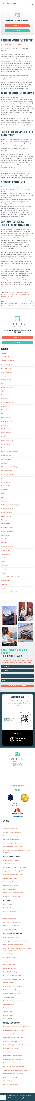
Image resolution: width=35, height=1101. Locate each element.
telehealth (11, 292)
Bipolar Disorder (6, 379)
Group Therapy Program (10, 882)
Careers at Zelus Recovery (10, 836)
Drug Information (6, 421)
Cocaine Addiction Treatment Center (13, 1037)
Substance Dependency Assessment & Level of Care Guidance (16, 851)
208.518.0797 (8, 284)
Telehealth (4, 565)
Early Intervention (8, 982)
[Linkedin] (19, 790)
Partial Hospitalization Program (10, 505)
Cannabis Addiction (7, 387)
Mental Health (5, 482)
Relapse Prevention (7, 527)
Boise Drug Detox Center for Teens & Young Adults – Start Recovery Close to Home (17, 949)
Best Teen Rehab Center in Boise (12, 832)
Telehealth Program (8, 997)
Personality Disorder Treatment (11, 922)
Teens (3, 561)
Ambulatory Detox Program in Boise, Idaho (14, 867)
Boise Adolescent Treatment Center (13, 944)
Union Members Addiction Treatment (13, 979)
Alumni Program (7, 1011)
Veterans (4, 584)
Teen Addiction (5, 554)
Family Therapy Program (10, 878)
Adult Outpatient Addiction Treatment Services (16, 941)
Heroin (3, 448)
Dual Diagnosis (5, 429)
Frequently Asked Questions (11, 839)
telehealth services (7, 296)
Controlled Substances (8, 402)
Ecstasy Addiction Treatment (11, 1048)
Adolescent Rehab (6, 364)
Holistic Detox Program (9, 964)
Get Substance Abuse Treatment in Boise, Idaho (16, 1026)
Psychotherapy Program (10, 889)
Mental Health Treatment (10, 907)
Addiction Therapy (7, 357)
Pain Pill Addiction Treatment (11, 1077)
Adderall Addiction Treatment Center (13, 1030)
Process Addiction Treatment (11, 1019)
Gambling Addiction (7, 440)
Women (3, 588)
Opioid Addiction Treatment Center (13, 1073)
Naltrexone (4, 489)
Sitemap (26, 1098)
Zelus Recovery (13, 1095)
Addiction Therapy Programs (11, 860)
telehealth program (25, 69)
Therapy (3, 569)
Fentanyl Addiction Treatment (11, 1084)
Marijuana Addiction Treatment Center (13, 1063)
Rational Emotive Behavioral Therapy (13, 892)
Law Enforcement (6, 470)
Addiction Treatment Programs (11, 937)
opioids (3, 501)
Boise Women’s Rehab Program (12, 975)
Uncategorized (5, 580)
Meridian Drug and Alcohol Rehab (12, 846)
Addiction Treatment (7, 360)
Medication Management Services (12, 1000)
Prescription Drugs (7, 508)
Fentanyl (3, 436)
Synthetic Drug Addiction (10, 1081)
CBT (2, 391)
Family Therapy (5, 432)
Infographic (4, 463)
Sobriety (3, 542)
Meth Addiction (6, 486)
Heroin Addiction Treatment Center (13, 1059)
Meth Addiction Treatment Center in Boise (14, 1066)
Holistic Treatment (6, 455)
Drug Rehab (4, 425)
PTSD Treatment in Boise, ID (11, 926)
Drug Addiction (5, 417)
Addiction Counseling (9, 864)
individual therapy (6, 459)
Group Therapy (5, 444)
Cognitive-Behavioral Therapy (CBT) (13, 871)
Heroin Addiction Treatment (9, 451)
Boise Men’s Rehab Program (11, 972)
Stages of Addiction (7, 546)
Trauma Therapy (7, 1008)
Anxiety (3, 376)
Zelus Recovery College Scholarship (13, 843)
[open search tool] (29, 4)
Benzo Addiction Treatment (10, 1052)
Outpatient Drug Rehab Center (11, 993)
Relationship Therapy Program (11, 896)
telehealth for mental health (9, 294)
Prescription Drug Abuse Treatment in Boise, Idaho (17, 1045)
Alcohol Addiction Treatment (11, 1034)
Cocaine (3, 395)
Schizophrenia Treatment (10, 929)
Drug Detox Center (8, 961)
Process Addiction (6, 512)
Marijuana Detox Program (10, 968)
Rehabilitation (5, 523)
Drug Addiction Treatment (10, 1041)
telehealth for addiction (22, 292)
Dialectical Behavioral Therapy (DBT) (13, 874)
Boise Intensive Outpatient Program (13, 986)
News (3, 493)
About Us (5, 825)
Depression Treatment (9, 918)
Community (4, 398)
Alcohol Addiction (6, 368)
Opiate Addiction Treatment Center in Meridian (16, 1070)
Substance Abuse (6, 550)
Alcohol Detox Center (9, 954)
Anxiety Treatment (8, 915)
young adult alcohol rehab (9, 592)
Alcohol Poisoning (6, 372)
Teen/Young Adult (6, 558)
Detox (3, 413)
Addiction (18, 45)
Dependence (5, 406)
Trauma (3, 573)
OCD (2, 497)
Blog (2, 383)
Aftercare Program (8, 1015)
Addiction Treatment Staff (10, 828)
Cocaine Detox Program (10, 957)
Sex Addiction (5, 535)
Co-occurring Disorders (9, 911)
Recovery (4, 520)
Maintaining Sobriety (7, 474)
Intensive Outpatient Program (10, 467)
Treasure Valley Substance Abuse (11, 577)
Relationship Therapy (7, 531)
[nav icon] (32, 4)
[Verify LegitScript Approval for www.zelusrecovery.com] (10, 800)
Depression (4, 410)
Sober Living (5, 539)
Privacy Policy (19, 1098)
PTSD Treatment (6, 516)
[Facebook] (16, 790)
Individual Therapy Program (10, 885)
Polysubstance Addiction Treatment (13, 1055)
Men (2, 478)
